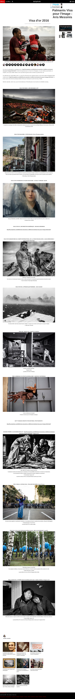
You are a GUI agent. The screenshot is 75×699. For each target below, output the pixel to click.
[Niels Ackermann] (4, 65)
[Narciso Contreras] (18, 65)
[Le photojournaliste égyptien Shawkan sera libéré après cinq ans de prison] (9, 647)
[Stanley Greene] (23, 65)
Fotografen (22, 696)
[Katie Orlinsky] (32, 65)
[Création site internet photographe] (56, 7)
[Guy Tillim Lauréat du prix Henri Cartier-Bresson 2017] (36, 663)
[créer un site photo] (65, 37)
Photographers (8, 696)
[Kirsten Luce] (26, 65)
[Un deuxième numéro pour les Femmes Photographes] (36, 647)
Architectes (33, 696)
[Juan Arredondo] (7, 65)
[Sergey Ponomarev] (37, 65)
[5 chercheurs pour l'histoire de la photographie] (9, 663)
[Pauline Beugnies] (9, 65)
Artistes (29, 696)
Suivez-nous (14, 694)
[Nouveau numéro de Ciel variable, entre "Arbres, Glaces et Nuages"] (9, 679)
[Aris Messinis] (29, 65)
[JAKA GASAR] (21, 65)
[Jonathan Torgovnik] (43, 65)
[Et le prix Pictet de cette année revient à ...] (23, 679)
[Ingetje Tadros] (40, 65)
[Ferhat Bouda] (12, 65)
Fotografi (17, 696)
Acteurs (36, 696)
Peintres (25, 696)
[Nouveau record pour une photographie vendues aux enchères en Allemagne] (23, 647)
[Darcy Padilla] (35, 65)
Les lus (8, 1)
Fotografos (14, 696)
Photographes (2, 696)
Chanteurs (40, 696)
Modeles (44, 696)
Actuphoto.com (3, 692)
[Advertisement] (31, 10)
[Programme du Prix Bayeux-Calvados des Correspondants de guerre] (23, 663)
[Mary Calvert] (15, 65)
